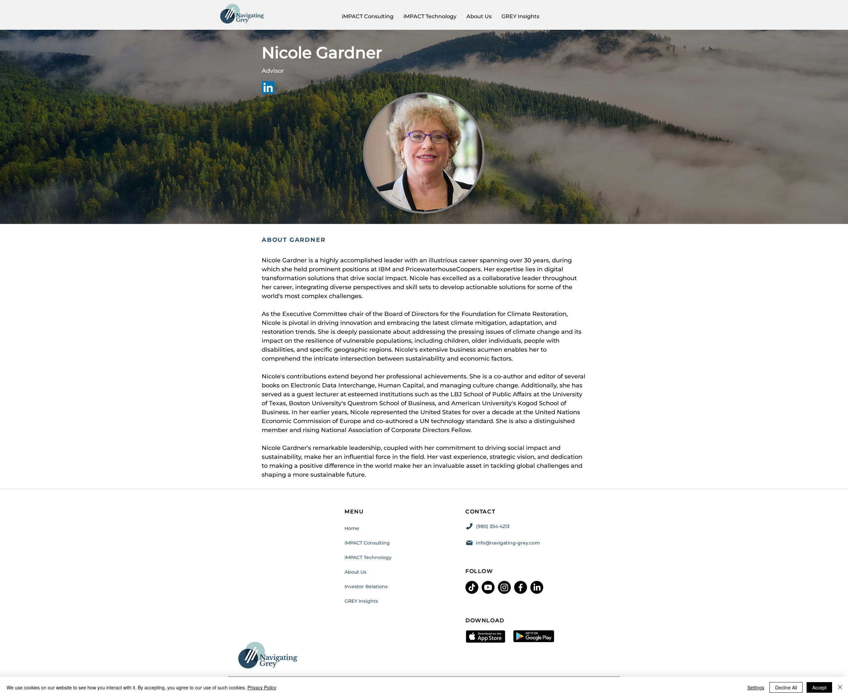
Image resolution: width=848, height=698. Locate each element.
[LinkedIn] (268, 87)
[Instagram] (504, 587)
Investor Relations (366, 586)
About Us (355, 572)
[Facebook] (520, 587)
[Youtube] (488, 587)
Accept (819, 687)
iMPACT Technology (368, 557)
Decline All (786, 687)
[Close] (840, 687)
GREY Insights (361, 601)
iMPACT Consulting (367, 543)
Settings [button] (755, 687)
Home (351, 528)
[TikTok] (471, 587)
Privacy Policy (261, 687)
